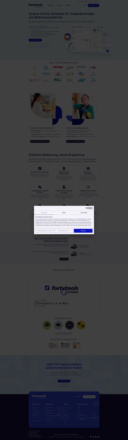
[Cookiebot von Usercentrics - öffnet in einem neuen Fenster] (87, 208)
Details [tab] (64, 212)
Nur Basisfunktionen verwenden (44, 230)
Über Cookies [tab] (84, 212)
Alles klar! (83, 230)
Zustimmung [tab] (44, 212)
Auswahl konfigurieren (63, 230)
